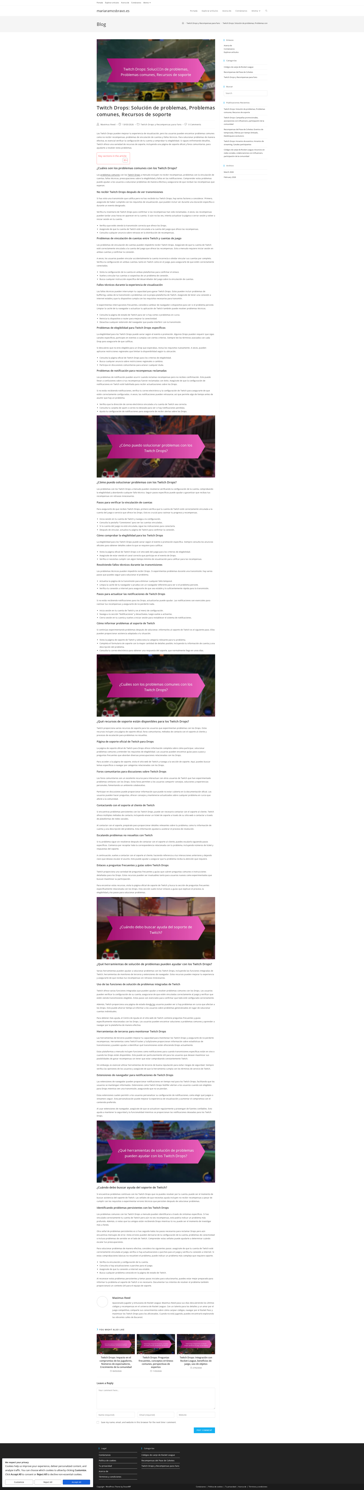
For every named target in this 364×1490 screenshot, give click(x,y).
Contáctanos (136, 2)
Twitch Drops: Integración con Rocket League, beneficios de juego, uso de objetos (196, 1360)
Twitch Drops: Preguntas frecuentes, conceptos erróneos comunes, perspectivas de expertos (156, 1362)
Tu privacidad (105, 1466)
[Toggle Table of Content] (124, 160)
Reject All (48, 1482)
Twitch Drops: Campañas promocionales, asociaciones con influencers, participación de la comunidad (244, 121)
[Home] (183, 23)
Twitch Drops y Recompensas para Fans (161, 124)
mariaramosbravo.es (113, 10)
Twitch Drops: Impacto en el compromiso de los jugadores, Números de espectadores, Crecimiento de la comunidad (116, 1362)
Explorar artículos (112, 2)
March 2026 (229, 172)
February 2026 (230, 177)
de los (152, 1004)
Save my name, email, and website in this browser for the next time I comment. (138, 1422)
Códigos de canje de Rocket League (238, 67)
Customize (19, 1482)
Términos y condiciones (110, 1476)
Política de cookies (107, 1460)
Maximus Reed (108, 124)
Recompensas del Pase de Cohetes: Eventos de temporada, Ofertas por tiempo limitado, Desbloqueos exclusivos (243, 132)
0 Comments (194, 124)
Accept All (76, 1482)
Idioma (146, 2)
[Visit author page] (102, 1301)
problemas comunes (110, 174)
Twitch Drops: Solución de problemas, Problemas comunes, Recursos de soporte (256, 23)
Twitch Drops (134, 174)
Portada (100, 2)
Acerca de (125, 2)
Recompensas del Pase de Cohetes (238, 72)
